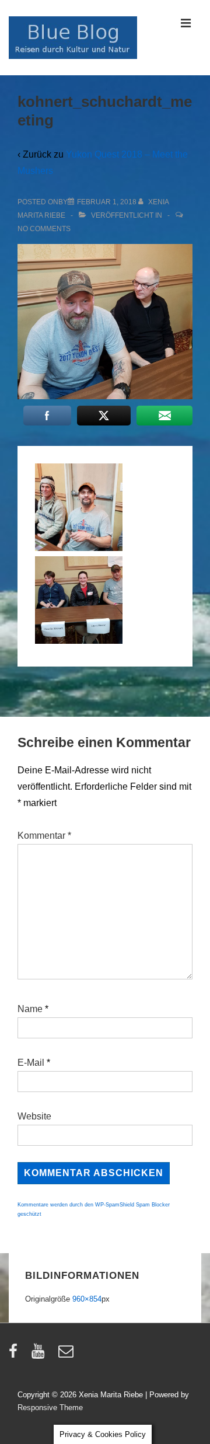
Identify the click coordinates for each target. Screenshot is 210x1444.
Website (34, 1116)
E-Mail (31, 1063)
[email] (67, 1355)
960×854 (87, 1299)
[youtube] (41, 1355)
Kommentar (44, 835)
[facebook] (16, 1355)
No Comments (44, 229)
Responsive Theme (50, 1407)
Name (30, 1009)
